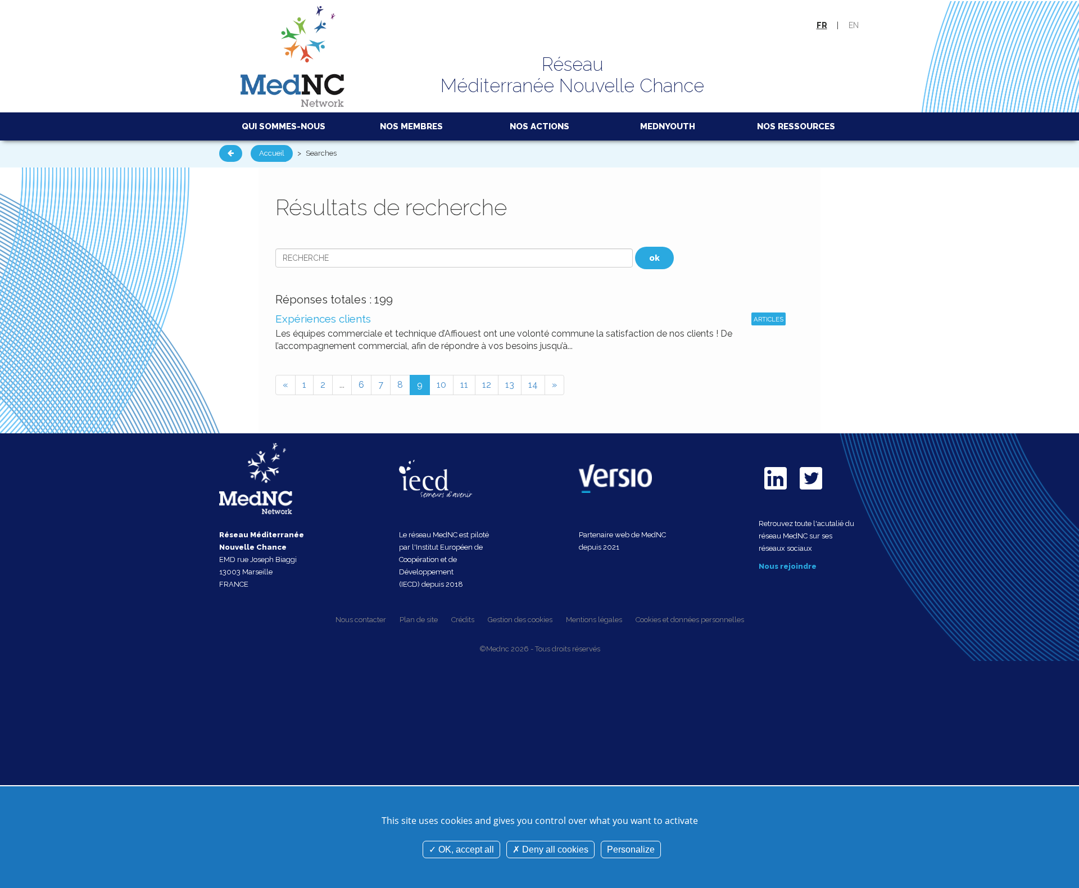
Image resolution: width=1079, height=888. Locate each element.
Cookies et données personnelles (690, 619)
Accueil (271, 153)
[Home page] (292, 55)
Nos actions (539, 126)
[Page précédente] (230, 153)
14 (533, 384)
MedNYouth (667, 126)
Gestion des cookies (520, 619)
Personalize (631, 849)
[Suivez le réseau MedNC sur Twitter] (811, 492)
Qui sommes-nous (283, 126)
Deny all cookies (554, 849)
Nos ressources (796, 126)
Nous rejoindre (788, 566)
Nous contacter (361, 619)
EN (854, 25)
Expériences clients (323, 318)
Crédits (462, 619)
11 (464, 384)
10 (441, 384)
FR (822, 25)
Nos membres (411, 126)
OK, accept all (465, 849)
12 (486, 384)
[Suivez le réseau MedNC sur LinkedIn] (775, 492)
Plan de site (419, 619)
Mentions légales (594, 619)
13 (509, 384)
